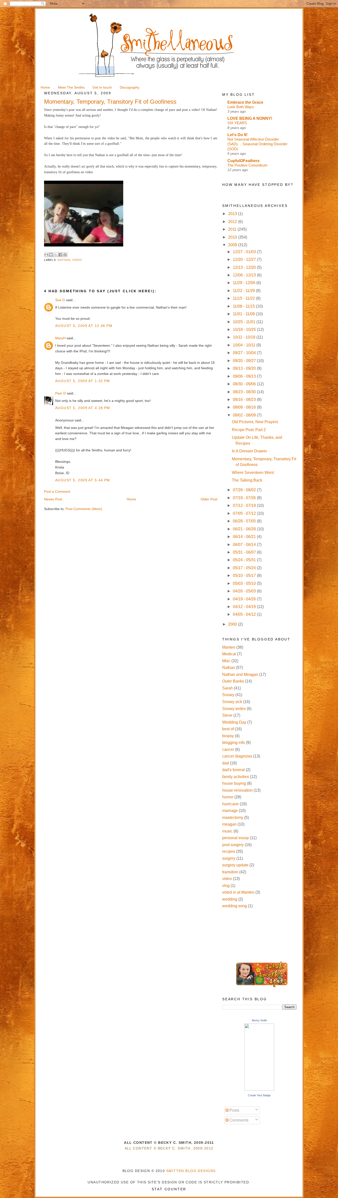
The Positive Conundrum (247, 165)
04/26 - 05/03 (245, 591)
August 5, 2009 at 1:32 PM (82, 381)
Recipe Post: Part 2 (249, 430)
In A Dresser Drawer (249, 451)
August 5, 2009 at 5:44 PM (82, 480)
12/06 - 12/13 (245, 275)
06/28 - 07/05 (245, 521)
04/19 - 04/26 (245, 599)
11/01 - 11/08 (244, 314)
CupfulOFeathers (243, 161)
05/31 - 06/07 (245, 552)
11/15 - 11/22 (244, 298)
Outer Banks (233, 681)
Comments (238, 1120)
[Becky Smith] (259, 1089)
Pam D (60, 393)
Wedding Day (234, 722)
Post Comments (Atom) (84, 509)
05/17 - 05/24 (245, 568)
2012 (233, 222)
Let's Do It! (237, 135)
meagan (229, 824)
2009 (233, 245)
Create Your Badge (259, 1095)
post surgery (233, 845)
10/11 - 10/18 (244, 337)
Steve (227, 715)
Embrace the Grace (245, 102)
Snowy (228, 695)
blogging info (233, 742)
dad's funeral (233, 770)
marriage (230, 810)
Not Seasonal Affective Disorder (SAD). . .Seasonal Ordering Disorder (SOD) (257, 144)
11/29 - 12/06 (244, 283)
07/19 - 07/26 (245, 498)
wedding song (234, 906)
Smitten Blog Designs (191, 1171)
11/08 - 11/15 (244, 306)
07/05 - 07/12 (245, 513)
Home (131, 499)
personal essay (235, 838)
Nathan (64, 259)
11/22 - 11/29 (244, 291)
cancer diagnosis (237, 756)
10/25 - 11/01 (244, 322)
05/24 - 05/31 (245, 560)
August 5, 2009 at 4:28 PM (82, 408)
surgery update (235, 865)
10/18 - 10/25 (245, 329)
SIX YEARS (237, 123)
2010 (233, 237)
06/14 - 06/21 (245, 537)
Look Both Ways (240, 107)
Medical (229, 654)
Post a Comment (57, 491)
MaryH (60, 338)
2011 (233, 229)
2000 (233, 624)
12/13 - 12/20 (245, 267)
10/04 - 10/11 (244, 345)
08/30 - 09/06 (245, 384)
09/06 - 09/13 (245, 376)
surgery (228, 858)
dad (225, 763)
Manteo (228, 647)
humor (227, 797)
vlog (226, 885)
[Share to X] (55, 254)
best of (228, 729)
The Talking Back (247, 480)
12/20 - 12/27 (245, 259)
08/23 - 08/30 (245, 392)
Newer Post (53, 499)
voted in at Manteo (238, 892)
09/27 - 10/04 (245, 353)
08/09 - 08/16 (245, 407)
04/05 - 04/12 (245, 614)
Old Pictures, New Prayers (255, 422)
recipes (228, 851)
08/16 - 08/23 (245, 399)
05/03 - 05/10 (245, 583)
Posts (233, 1110)
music (227, 831)
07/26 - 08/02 (245, 490)
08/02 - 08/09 (245, 415)
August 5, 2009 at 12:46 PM (83, 326)
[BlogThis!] (50, 254)
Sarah (227, 688)
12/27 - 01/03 (245, 252)
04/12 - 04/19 (245, 607)
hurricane (230, 804)
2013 (233, 214)
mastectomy (232, 817)
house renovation (237, 790)
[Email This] (46, 254)
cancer (228, 749)
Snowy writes (234, 709)
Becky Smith (259, 1020)
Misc (226, 661)
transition (230, 872)
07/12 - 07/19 (245, 505)
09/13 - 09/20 (245, 368)
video (77, 259)
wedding (229, 899)
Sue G (60, 300)
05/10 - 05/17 (245, 575)
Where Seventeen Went (253, 472)
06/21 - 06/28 (245, 529)
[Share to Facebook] (60, 254)
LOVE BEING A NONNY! (249, 118)
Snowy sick (232, 702)
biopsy (228, 736)
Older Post (209, 499)
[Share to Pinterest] (65, 254)
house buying (234, 783)
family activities (235, 777)
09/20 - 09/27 (245, 361)
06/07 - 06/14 (245, 544)
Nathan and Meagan (240, 674)
